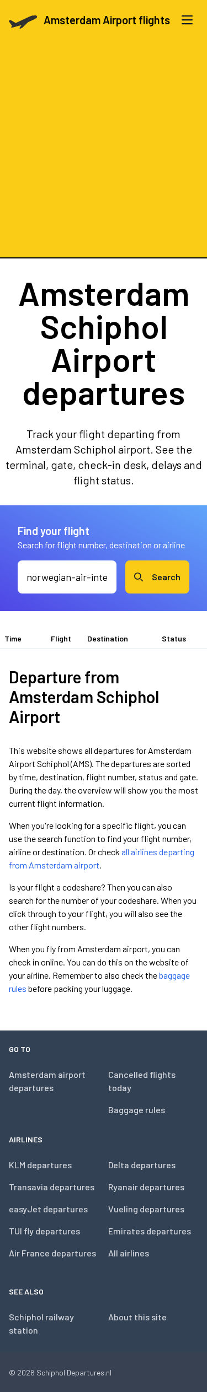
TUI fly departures (44, 1231)
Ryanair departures (146, 1186)
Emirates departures (149, 1231)
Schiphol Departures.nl (74, 1372)
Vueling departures (146, 1209)
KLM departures (40, 1164)
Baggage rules (136, 1109)
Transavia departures (51, 1186)
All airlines (128, 1253)
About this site (137, 1317)
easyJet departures (48, 1209)
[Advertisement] (103, 148)
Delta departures (142, 1164)
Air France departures (52, 1253)
